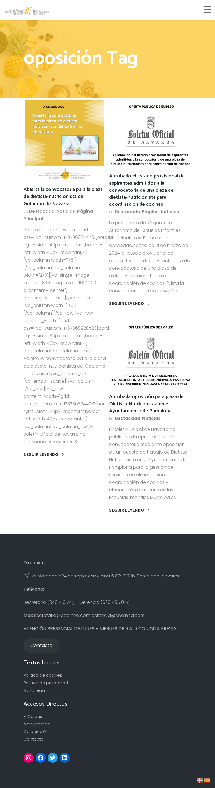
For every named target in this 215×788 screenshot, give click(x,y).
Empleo (150, 212)
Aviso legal (35, 690)
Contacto (34, 739)
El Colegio (34, 716)
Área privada (37, 724)
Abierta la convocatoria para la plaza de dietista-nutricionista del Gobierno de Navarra (63, 196)
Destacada (42, 211)
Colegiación (36, 731)
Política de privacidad (46, 683)
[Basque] (200, 780)
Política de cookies (43, 675)
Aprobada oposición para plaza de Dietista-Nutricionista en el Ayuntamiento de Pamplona (146, 403)
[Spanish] (207, 780)
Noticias (66, 211)
